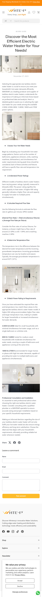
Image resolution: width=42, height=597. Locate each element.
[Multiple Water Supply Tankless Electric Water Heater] (21, 112)
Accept (19, 580)
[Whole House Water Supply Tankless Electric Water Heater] (21, 265)
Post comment (21, 496)
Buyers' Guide (21, 31)
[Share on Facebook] (14, 442)
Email (4, 467)
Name (4, 456)
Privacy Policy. (20, 575)
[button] (38, 12)
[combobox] (21, 21)
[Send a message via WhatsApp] (38, 593)
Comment (5, 477)
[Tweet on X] (9, 442)
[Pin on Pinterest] (19, 442)
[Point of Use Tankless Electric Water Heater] (21, 364)
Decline (20, 586)
